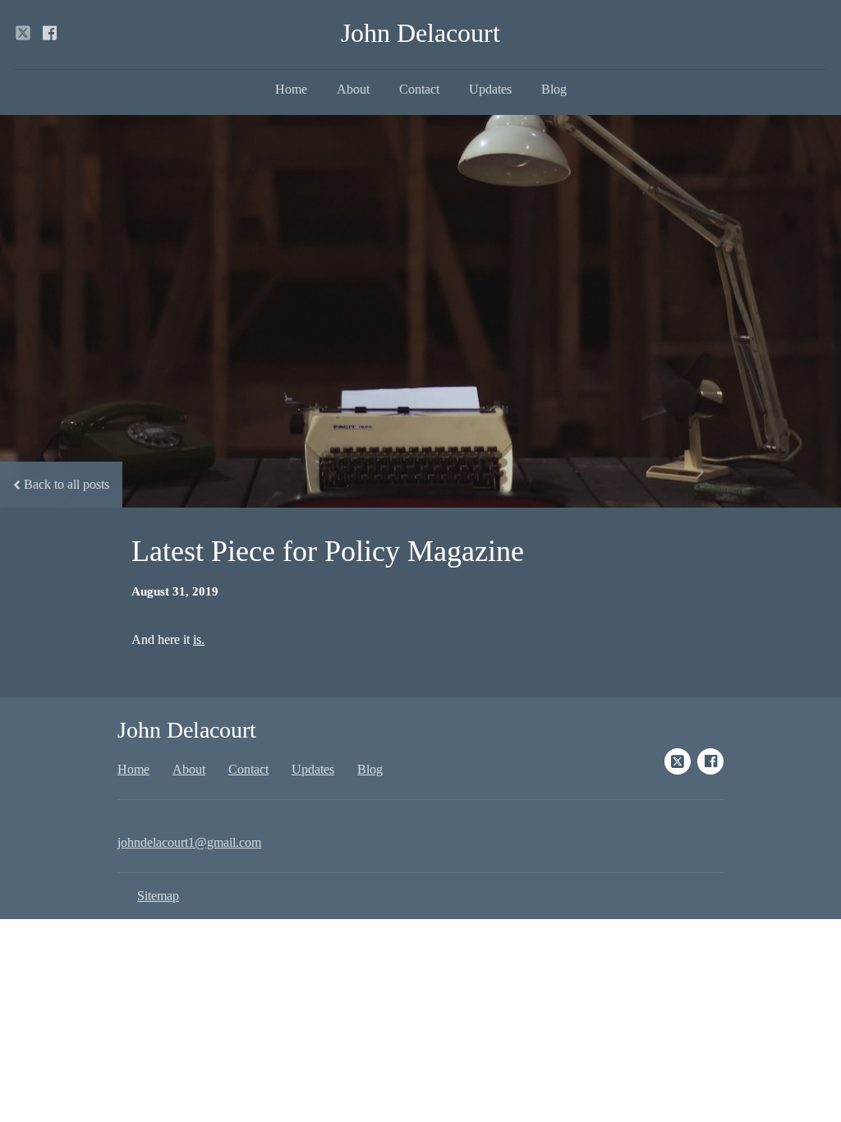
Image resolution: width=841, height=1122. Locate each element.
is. (199, 639)
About (353, 89)
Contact (419, 89)
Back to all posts (66, 484)
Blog (554, 89)
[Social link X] (23, 33)
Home (291, 89)
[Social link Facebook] (49, 33)
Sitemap (158, 896)
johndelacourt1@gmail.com (189, 842)
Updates (490, 89)
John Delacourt (420, 33)
